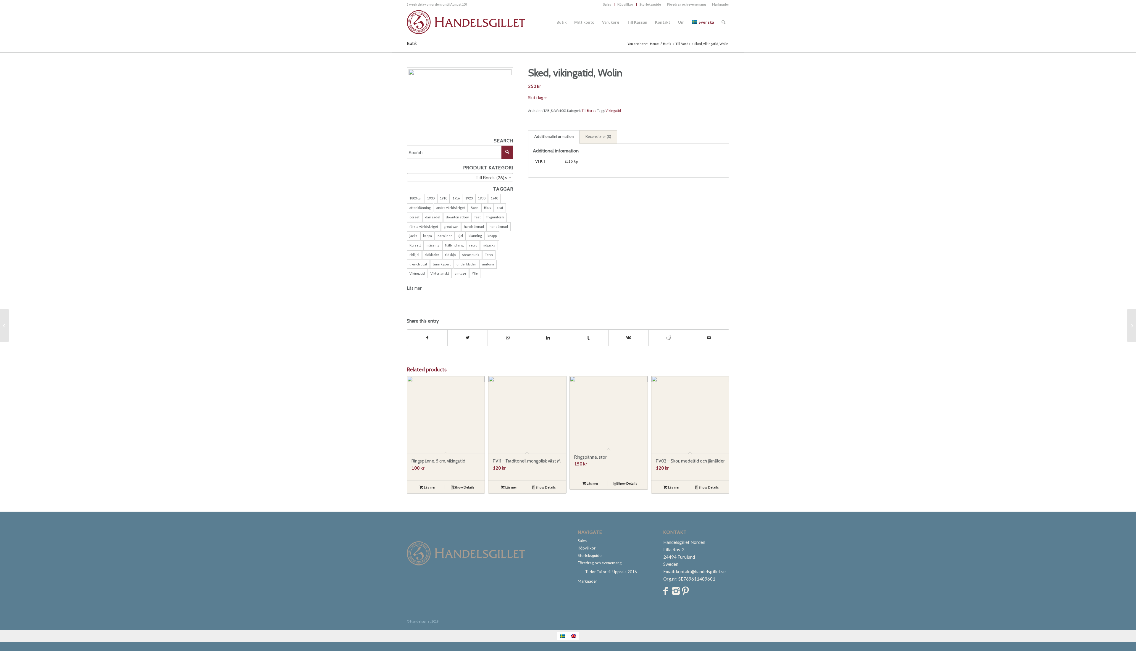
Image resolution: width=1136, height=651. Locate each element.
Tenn (489, 255)
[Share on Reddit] (669, 338)
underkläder (466, 264)
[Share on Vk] (628, 338)
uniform (488, 264)
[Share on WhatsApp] (508, 338)
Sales (607, 4)
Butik (412, 43)
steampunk (470, 255)
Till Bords (589, 110)
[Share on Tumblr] (588, 338)
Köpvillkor (625, 4)
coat (500, 208)
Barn (474, 208)
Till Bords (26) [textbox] (491, 177)
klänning (475, 236)
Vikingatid (417, 273)
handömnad (499, 226)
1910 (443, 198)
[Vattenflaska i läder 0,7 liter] (4, 325)
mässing (433, 245)
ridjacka (489, 245)
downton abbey (457, 217)
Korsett (415, 245)
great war (451, 226)
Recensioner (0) (598, 136)
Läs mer (414, 288)
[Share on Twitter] (468, 338)
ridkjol (414, 255)
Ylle (475, 273)
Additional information (554, 136)
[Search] (723, 22)
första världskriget (423, 226)
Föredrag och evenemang (686, 4)
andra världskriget (450, 208)
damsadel (432, 217)
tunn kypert (442, 264)
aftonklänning (420, 208)
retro (473, 245)
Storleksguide (650, 4)
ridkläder (432, 255)
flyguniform (495, 217)
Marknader (720, 4)
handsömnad (474, 226)
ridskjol (450, 255)
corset (414, 217)
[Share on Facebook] (427, 338)
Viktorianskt (439, 273)
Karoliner (445, 236)
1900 (430, 198)
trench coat (418, 264)
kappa (427, 236)
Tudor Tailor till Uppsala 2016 (611, 571)
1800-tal (415, 198)
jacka (413, 236)
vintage (460, 273)
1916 (456, 198)
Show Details (464, 487)
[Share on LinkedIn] (548, 338)
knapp (492, 236)
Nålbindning (454, 245)
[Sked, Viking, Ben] (1131, 325)
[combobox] (460, 177)
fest (478, 217)
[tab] (554, 137)
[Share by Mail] (709, 338)
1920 (468, 198)
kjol (460, 236)
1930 (481, 198)
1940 (494, 198)
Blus (487, 208)
